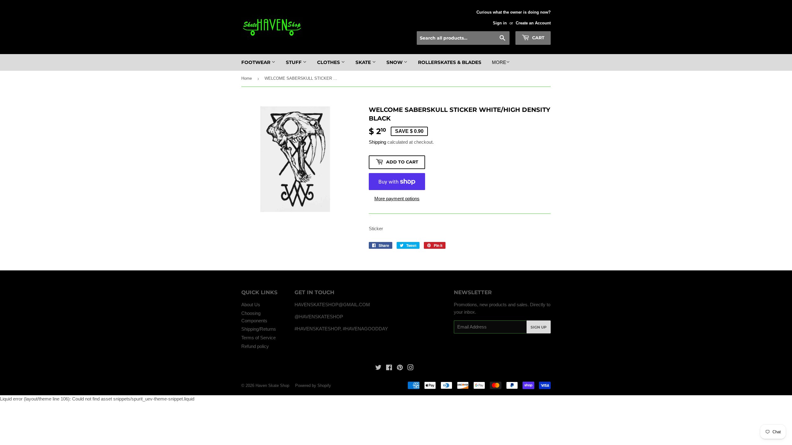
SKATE (363, 62)
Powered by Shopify (313, 385)
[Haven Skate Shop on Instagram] (410, 368)
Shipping (377, 142)
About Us (250, 304)
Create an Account (533, 23)
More (499, 62)
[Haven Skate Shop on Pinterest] (400, 368)
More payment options (397, 198)
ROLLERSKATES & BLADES (449, 62)
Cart (537, 37)
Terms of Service (258, 337)
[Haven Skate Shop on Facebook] (389, 368)
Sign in (500, 23)
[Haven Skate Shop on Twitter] (378, 368)
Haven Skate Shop (272, 385)
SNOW (395, 62)
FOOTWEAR (256, 62)
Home (246, 78)
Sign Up (539, 327)
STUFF (294, 62)
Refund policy (255, 346)
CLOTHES (329, 62)
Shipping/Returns (258, 329)
